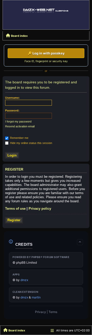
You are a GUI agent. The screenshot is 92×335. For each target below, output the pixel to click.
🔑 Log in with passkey (46, 53)
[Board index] (46, 11)
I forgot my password (18, 121)
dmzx (24, 280)
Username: (12, 97)
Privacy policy (40, 208)
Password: (12, 110)
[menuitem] (40, 312)
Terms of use (15, 208)
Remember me (18, 137)
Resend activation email (19, 126)
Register (13, 220)
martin (36, 297)
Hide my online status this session (30, 142)
